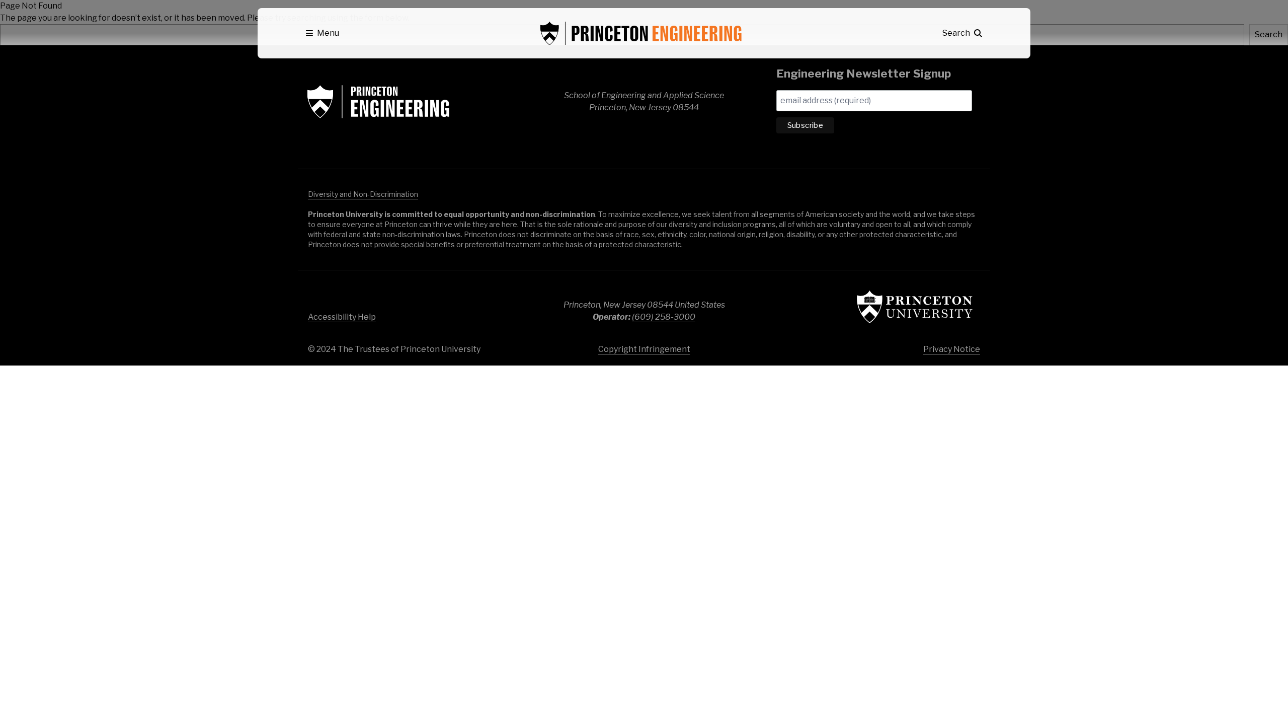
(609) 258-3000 (663, 317)
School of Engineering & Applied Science (378, 102)
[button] (322, 33)
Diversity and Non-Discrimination (363, 194)
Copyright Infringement (644, 349)
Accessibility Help (342, 317)
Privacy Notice (951, 349)
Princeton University (914, 307)
